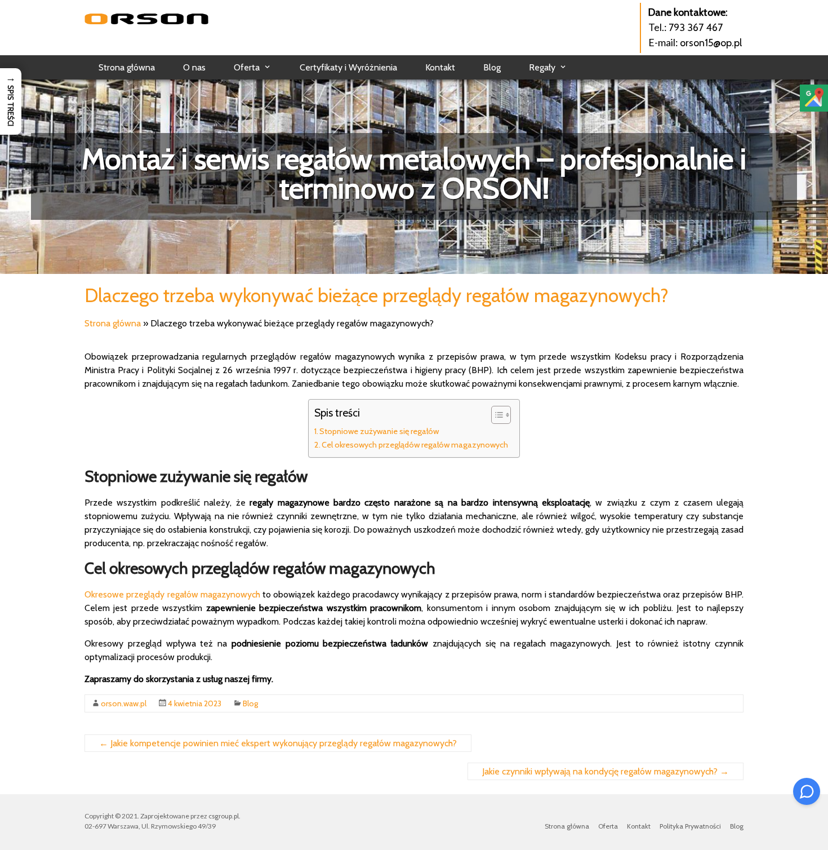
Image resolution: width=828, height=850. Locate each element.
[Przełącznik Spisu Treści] (495, 414)
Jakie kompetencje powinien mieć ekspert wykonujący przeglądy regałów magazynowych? (278, 743)
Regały (542, 67)
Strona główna (127, 67)
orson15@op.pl (711, 43)
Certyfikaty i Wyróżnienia (348, 67)
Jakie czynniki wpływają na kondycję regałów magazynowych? (605, 771)
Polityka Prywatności (690, 826)
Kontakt (440, 67)
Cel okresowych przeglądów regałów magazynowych (415, 445)
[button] (10, 101)
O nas (194, 67)
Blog (492, 67)
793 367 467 (696, 27)
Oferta (247, 67)
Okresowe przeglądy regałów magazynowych (172, 594)
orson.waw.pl (123, 703)
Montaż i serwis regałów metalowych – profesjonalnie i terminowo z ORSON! (414, 173)
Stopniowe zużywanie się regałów (379, 431)
